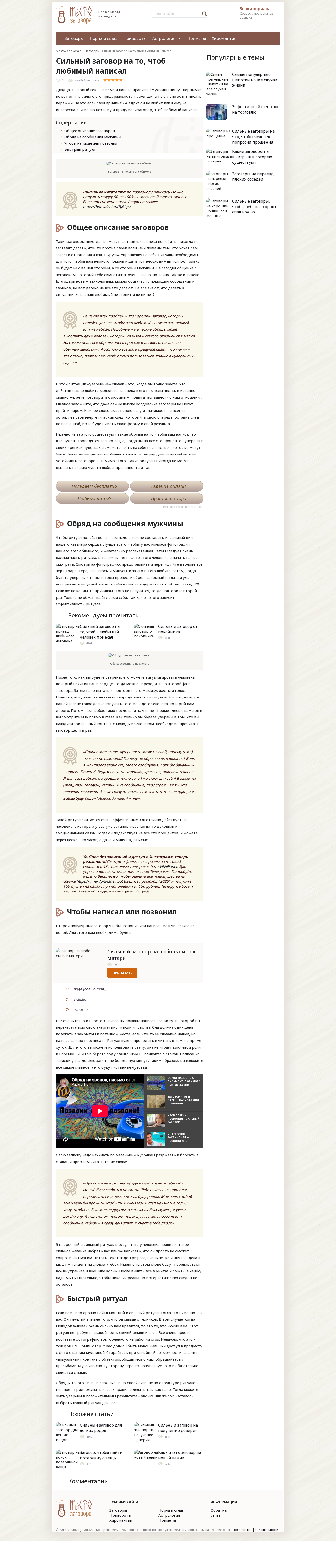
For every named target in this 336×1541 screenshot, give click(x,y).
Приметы (196, 38)
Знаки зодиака (255, 8)
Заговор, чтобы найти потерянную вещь (101, 1455)
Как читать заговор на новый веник (179, 1455)
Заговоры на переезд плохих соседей (253, 176)
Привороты (134, 38)
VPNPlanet (168, 866)
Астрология (164, 38)
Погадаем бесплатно (94, 486)
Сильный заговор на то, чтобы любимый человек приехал (100, 632)
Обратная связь (219, 1513)
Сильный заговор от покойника (178, 629)
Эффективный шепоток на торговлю (255, 109)
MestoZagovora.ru (69, 51)
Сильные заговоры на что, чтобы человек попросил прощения (253, 137)
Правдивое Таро (168, 498)
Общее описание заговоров (89, 130)
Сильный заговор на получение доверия (178, 1427)
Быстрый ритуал (79, 149)
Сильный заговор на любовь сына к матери (151, 954)
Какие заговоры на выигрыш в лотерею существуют (252, 157)
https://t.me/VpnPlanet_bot (99, 881)
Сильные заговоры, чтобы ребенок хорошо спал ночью (254, 206)
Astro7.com (195, 507)
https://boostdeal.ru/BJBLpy (106, 206)
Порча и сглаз (104, 38)
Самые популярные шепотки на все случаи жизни (254, 80)
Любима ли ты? (94, 498)
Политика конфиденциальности (255, 1530)
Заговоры (74, 38)
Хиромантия (224, 38)
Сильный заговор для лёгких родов (101, 1427)
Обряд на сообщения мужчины (92, 136)
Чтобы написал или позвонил (90, 143)
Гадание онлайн (168, 486)
